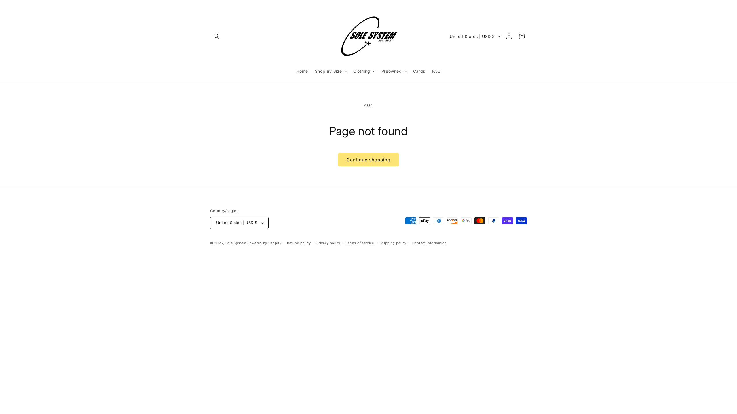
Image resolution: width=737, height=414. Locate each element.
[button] (216, 36)
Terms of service (360, 243)
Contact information (429, 243)
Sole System (235, 243)
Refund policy (299, 243)
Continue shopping (368, 159)
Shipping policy (393, 243)
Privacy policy (328, 243)
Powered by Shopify (264, 243)
